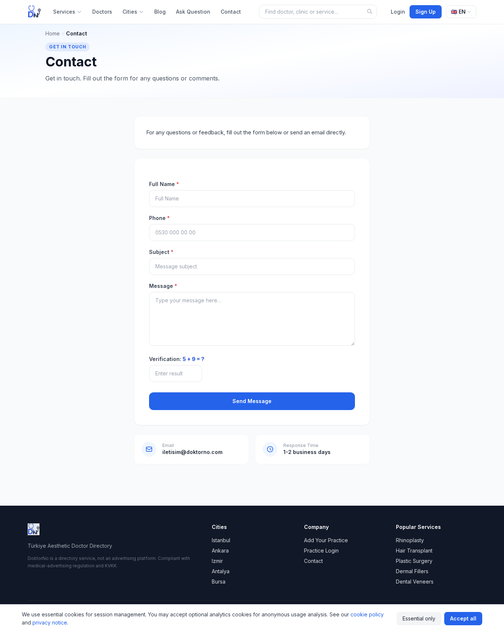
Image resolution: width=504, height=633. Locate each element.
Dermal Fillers (412, 571)
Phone (159, 218)
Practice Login (321, 550)
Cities (129, 11)
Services (64, 11)
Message (163, 286)
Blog (160, 11)
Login (398, 11)
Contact (231, 11)
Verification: (176, 359)
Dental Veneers (415, 581)
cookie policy (367, 614)
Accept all (463, 618)
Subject (161, 252)
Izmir (217, 561)
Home (52, 33)
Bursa (218, 581)
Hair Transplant (414, 550)
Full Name (164, 184)
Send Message (252, 401)
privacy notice (49, 622)
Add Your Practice (326, 540)
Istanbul (221, 540)
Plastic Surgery (414, 561)
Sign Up (425, 11)
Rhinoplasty (410, 540)
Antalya (220, 571)
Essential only (419, 618)
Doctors (102, 11)
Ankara (220, 550)
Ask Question (193, 11)
